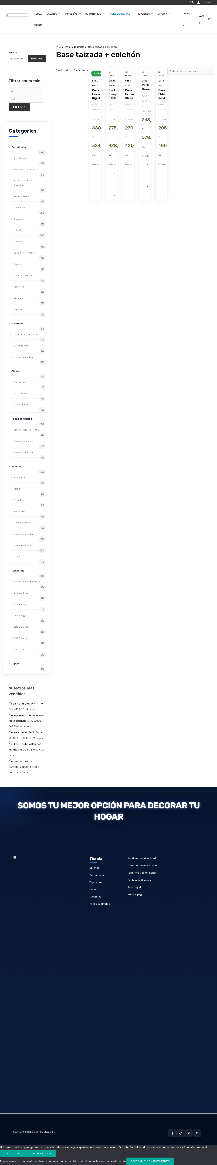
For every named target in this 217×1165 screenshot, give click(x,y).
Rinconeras (20, 604)
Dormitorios (93, 13)
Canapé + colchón (23, 441)
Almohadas (20, 158)
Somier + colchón (23, 452)
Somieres (19, 286)
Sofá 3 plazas (21, 638)
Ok (6, 1153)
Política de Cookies (139, 879)
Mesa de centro (22, 522)
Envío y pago (135, 894)
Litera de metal (22, 345)
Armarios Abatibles (24, 169)
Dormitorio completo (25, 252)
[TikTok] (180, 1133)
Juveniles (144, 13)
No (20, 1153)
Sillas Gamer (21, 393)
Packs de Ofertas (119, 13)
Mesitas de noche (23, 275)
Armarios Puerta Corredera (23, 182)
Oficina (162, 13)
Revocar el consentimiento (150, 1161)
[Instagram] (189, 1133)
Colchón (18, 230)
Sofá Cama (19, 649)
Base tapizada (21, 196)
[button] (192, 2)
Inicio (59, 46)
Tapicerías (71, 13)
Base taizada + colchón (26, 429)
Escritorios (20, 382)
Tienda (38, 13)
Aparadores (20, 477)
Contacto (187, 19)
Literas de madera (24, 357)
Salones (52, 13)
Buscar (13, 52)
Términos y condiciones (142, 872)
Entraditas (19, 500)
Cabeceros (19, 207)
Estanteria (19, 511)
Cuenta (38, 25)
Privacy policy (41, 1153)
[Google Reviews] (197, 1133)
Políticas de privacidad (142, 858)
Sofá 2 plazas (21, 626)
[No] (60, 1154)
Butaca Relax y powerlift (27, 581)
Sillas (17, 556)
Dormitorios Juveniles (26, 334)
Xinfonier (19, 298)
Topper (15, 663)
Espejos (18, 264)
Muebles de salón (23, 545)
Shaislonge (20, 615)
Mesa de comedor (23, 533)
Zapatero (18, 309)
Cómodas (19, 241)
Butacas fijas (21, 592)
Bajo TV (17, 488)
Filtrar (19, 106)
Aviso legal (134, 887)
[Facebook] (172, 1133)
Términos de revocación (142, 865)
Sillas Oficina (21, 404)
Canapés (18, 219)
